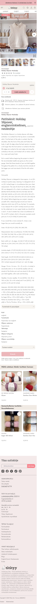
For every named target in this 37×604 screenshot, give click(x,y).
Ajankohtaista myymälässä (9, 517)
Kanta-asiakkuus (6, 539)
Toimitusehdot (5, 527)
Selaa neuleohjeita (6, 552)
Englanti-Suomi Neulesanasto (10, 559)
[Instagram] (2, 471)
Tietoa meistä (5, 481)
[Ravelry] (11, 471)
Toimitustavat (5, 529)
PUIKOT (26, 11)
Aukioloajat (4, 512)
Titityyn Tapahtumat (7, 514)
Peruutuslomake (6, 534)
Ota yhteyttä (5, 484)
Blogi (3, 557)
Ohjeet (16, 11)
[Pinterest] (20, 471)
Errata (3, 562)
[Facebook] (7, 471)
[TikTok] (15, 471)
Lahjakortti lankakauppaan (9, 554)
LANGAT (5, 11)
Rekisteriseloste (5, 537)
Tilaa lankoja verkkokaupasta (9, 549)
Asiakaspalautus (6, 532)
